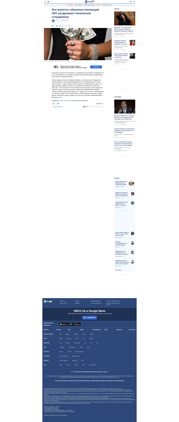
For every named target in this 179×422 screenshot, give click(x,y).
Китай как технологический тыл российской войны (121, 243)
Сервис (88, 347)
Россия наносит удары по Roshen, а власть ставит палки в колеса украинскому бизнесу (122, 234)
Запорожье (76, 334)
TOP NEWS (117, 97)
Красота (76, 364)
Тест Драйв (61, 347)
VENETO (98, 5)
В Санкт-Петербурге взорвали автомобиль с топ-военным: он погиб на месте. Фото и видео (123, 143)
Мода (83, 364)
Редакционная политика (57, 106)
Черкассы (92, 334)
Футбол (61, 338)
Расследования (96, 329)
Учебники (67, 342)
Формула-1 (91, 338)
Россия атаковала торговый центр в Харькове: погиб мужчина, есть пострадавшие (124, 130)
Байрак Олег (117, 207)
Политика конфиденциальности (113, 300)
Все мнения (118, 270)
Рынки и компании (63, 356)
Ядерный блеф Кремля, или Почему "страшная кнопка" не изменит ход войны (121, 194)
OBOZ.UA (57, 20)
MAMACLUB (74, 360)
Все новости (132, 329)
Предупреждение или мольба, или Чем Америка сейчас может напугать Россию (122, 262)
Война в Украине (78, 5)
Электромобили (72, 347)
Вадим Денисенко (118, 256)
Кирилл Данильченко (119, 186)
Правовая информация (96, 300)
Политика (58, 329)
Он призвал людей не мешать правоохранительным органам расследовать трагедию (121, 61)
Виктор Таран (118, 197)
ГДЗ (60, 342)
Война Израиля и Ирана (89, 5)
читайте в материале (65, 100)
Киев (60, 334)
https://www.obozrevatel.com (90, 388)
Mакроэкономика (75, 356)
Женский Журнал (92, 364)
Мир (69, 329)
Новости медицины (63, 360)
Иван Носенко (118, 265)
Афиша (60, 364)
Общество (119, 329)
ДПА (85, 342)
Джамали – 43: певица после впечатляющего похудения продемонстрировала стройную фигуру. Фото (123, 29)
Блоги (106, 329)
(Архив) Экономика (65, 20)
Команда (77, 300)
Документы (77, 303)
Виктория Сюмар (118, 237)
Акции (81, 347)
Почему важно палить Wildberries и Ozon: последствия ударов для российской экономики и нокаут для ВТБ (121, 183)
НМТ (97, 342)
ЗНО (91, 342)
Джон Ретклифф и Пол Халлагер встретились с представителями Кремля (124, 122)
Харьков (67, 334)
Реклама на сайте (63, 303)
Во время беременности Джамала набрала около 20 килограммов (124, 34)
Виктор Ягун (117, 247)
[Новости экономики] (85, 107)
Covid (82, 360)
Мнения (116, 178)
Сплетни (68, 364)
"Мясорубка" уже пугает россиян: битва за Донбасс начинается (121, 203)
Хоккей (77, 338)
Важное (116, 9)
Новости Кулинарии (79, 351)
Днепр (84, 334)
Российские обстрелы (107, 5)
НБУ (75, 73)
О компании (62, 300)
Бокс (84, 338)
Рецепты (61, 351)
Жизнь (82, 329)
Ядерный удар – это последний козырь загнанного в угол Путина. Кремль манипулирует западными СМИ (122, 253)
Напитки (69, 351)
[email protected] (60, 411)
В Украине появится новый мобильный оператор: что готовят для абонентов (120, 42)
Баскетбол (69, 338)
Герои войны (70, 5)
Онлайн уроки (77, 342)
